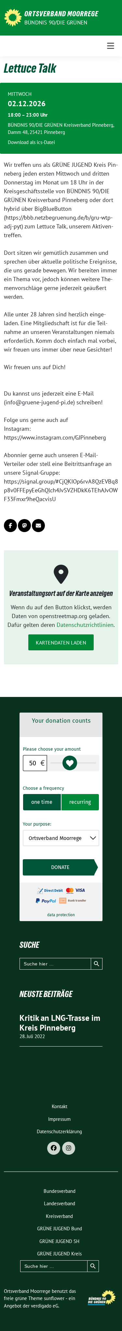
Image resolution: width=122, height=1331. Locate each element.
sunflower (54, 1298)
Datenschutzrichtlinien (85, 625)
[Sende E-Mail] (38, 525)
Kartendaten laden (61, 642)
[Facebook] (53, 1148)
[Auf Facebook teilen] (10, 525)
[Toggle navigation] (110, 45)
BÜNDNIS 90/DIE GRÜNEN (55, 22)
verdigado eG (44, 1306)
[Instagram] (68, 1148)
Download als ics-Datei (31, 142)
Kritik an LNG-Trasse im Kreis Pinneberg (60, 1023)
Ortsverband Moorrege (61, 13)
